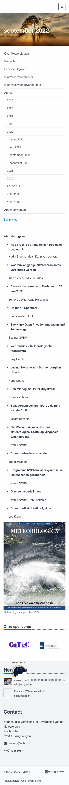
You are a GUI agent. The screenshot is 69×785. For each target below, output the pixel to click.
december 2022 (19, 163)
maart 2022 (17, 139)
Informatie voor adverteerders (22, 85)
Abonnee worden (15, 210)
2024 (10, 116)
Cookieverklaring (31, 780)
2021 (10, 171)
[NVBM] (17, 7)
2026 (10, 100)
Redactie (10, 61)
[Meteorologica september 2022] (34, 566)
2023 (10, 124)
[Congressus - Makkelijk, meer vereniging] (54, 772)
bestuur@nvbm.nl (19, 743)
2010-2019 (14, 186)
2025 (10, 108)
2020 (10, 178)
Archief (8, 92)
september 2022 (20, 155)
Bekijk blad (11, 219)
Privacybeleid (11, 780)
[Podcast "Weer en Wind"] (8, 693)
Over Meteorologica (16, 53)
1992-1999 (14, 202)
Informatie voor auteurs (18, 77)
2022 (10, 131)
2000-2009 (14, 194)
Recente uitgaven (15, 69)
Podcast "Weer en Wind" (29, 691)
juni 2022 (15, 147)
